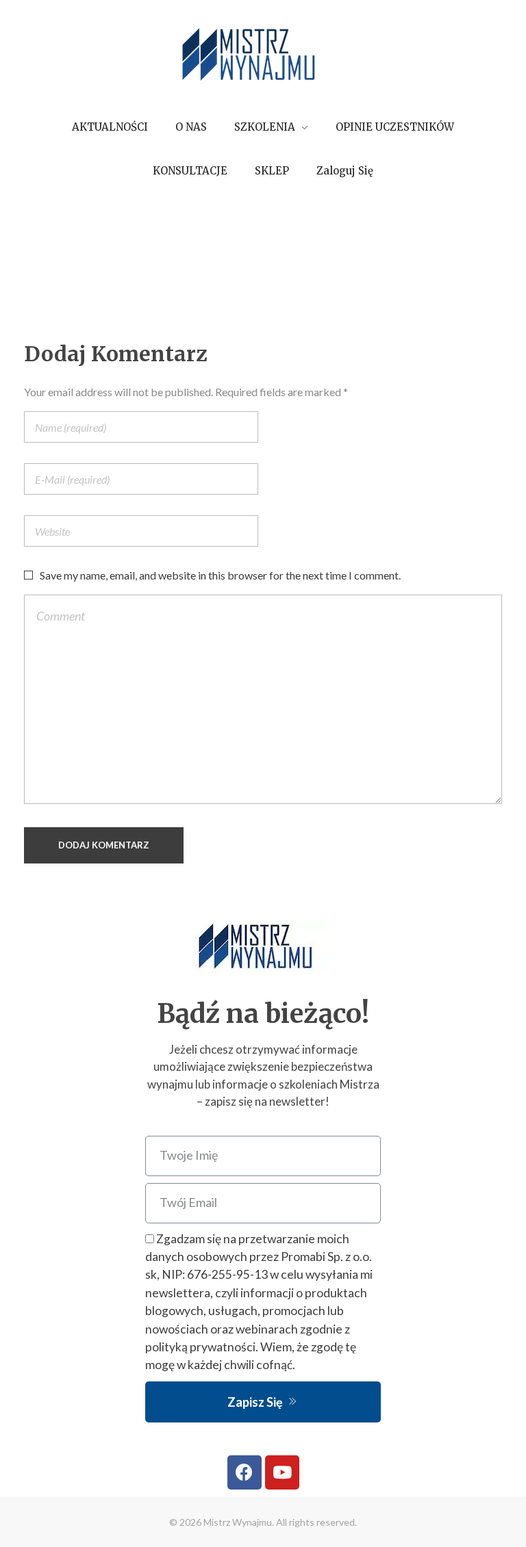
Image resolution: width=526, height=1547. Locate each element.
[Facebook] (244, 1472)
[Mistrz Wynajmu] (263, 56)
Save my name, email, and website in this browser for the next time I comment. (220, 575)
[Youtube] (282, 1472)
